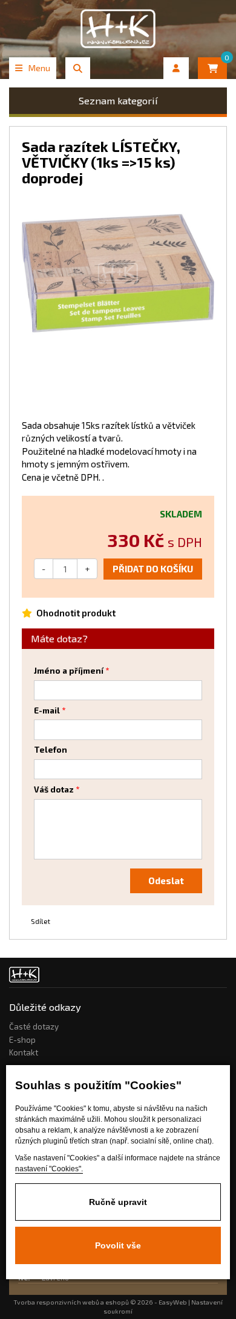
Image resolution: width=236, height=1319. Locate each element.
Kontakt (23, 1052)
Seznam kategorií (118, 100)
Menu (39, 68)
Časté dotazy (34, 1026)
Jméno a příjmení (68, 670)
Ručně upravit (118, 1202)
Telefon (50, 749)
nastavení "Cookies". (49, 1169)
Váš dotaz (54, 789)
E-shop (22, 1040)
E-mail (47, 710)
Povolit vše (118, 1245)
